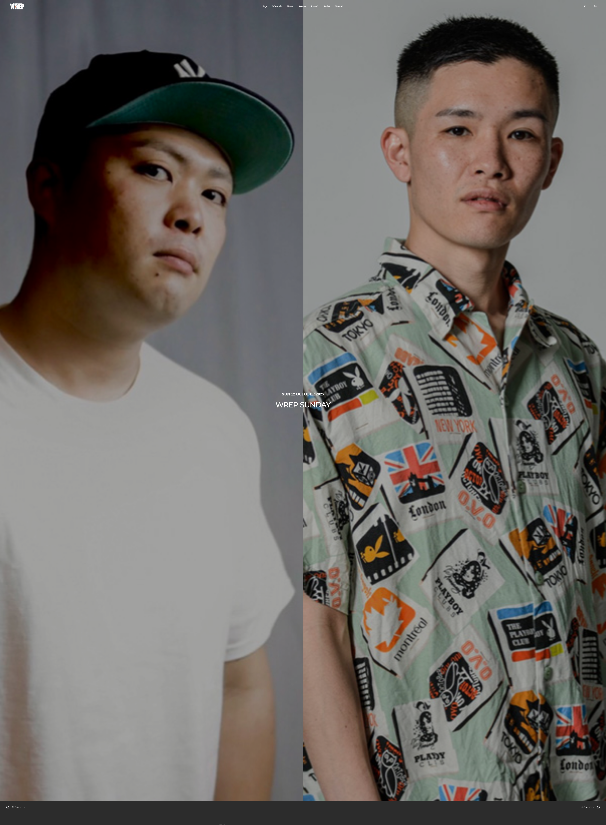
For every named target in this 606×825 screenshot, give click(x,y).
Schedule (277, 6)
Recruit (339, 6)
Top (265, 6)
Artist (327, 6)
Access (302, 6)
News (290, 6)
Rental (314, 6)
